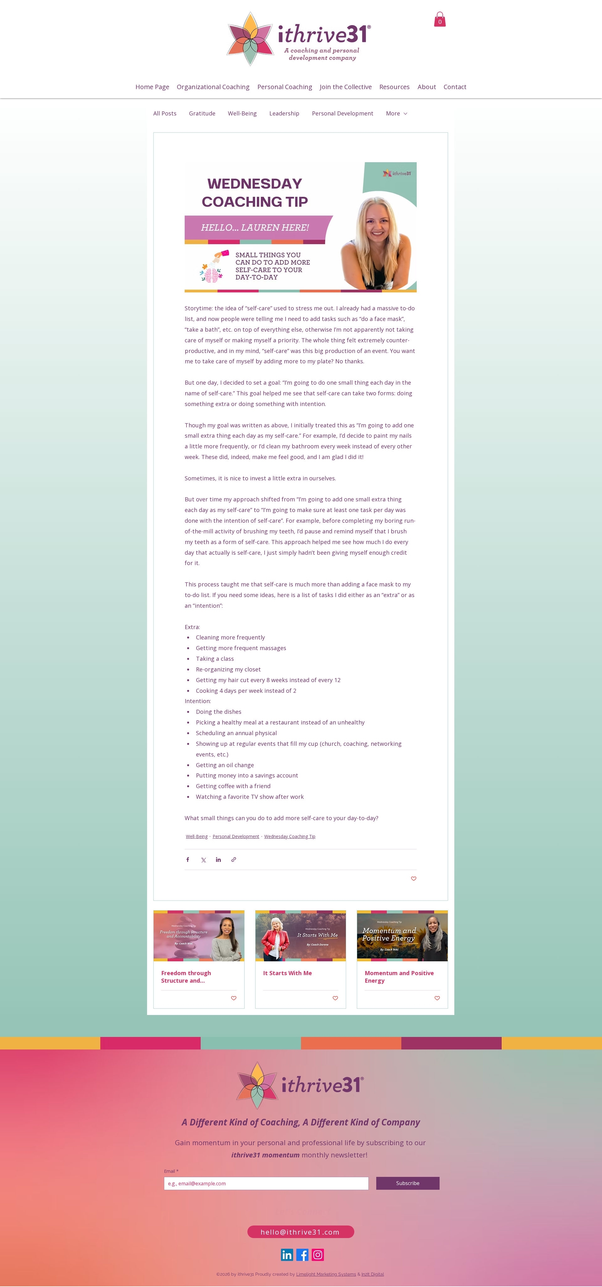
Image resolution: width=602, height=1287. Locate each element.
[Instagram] (318, 1255)
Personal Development (342, 113)
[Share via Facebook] (188, 859)
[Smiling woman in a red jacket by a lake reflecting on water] (301, 936)
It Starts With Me (287, 973)
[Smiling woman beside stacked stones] (199, 936)
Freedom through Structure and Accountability (186, 976)
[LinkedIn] (287, 1255)
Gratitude (202, 113)
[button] (440, 19)
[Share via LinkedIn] (218, 859)
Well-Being (242, 113)
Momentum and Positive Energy (399, 976)
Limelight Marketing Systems (326, 1274)
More (393, 113)
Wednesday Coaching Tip (289, 836)
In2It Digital (373, 1274)
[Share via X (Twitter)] (203, 859)
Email (171, 1171)
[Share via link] (234, 859)
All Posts (165, 113)
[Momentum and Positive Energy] (402, 936)
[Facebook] (302, 1255)
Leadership (284, 113)
